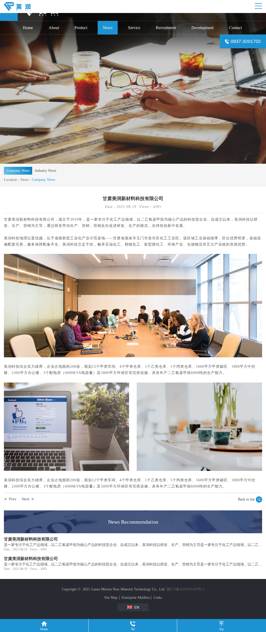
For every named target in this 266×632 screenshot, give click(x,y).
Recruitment (166, 27)
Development (202, 27)
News (107, 27)
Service (134, 27)
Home (28, 27)
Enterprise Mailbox (136, 598)
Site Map (110, 598)
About (54, 27)
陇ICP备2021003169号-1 (185, 589)
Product (81, 27)
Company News (18, 171)
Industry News (45, 171)
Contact (235, 27)
